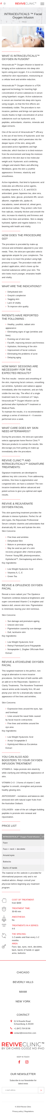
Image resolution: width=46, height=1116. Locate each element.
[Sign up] (41, 1090)
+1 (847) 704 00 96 (22, 1028)
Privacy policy (17, 1111)
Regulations (29, 1111)
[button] (4, 3)
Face (24, 22)
